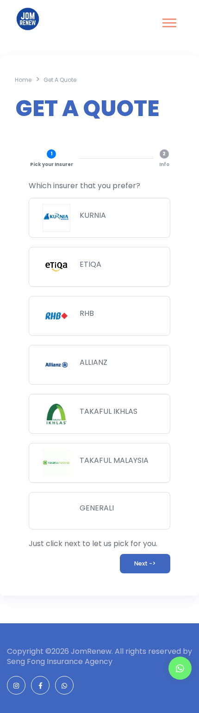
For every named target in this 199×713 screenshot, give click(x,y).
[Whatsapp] (180, 668)
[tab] (51, 158)
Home (23, 80)
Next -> (145, 563)
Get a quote (60, 80)
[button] (168, 21)
